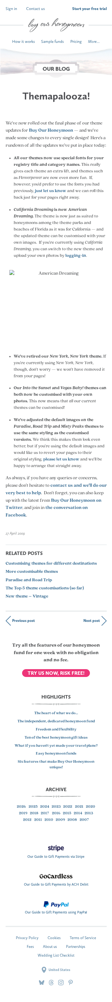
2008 (72, 820)
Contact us (35, 8)
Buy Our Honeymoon (51, 130)
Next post (91, 620)
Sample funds (52, 41)
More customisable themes (32, 571)
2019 (23, 813)
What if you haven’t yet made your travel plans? (56, 746)
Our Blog (56, 68)
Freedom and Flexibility (56, 729)
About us (50, 946)
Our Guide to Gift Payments (56, 855)
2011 (38, 820)
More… (94, 41)
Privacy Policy (27, 937)
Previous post (23, 620)
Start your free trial (89, 8)
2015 (67, 813)
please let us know (61, 459)
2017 (45, 813)
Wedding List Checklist (56, 955)
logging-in (75, 255)
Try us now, (56, 673)
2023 (56, 807)
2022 (67, 807)
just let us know (50, 191)
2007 (84, 820)
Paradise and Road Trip (29, 580)
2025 (33, 807)
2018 (34, 813)
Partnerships (75, 946)
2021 (79, 807)
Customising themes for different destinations (51, 563)
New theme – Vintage (27, 596)
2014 (78, 813)
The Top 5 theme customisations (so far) (45, 588)
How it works (23, 41)
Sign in (11, 8)
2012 (27, 820)
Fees (30, 946)
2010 (48, 820)
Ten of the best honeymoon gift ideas (56, 738)
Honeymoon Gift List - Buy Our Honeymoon (56, 25)
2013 (89, 813)
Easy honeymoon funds (56, 753)
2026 (21, 807)
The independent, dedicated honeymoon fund (56, 721)
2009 (60, 820)
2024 (44, 807)
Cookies (54, 937)
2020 (90, 807)
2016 (56, 813)
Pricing (76, 41)
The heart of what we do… (56, 713)
